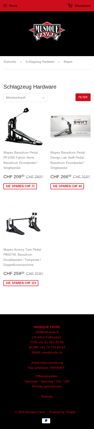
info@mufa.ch (52, 352)
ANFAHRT (57, 367)
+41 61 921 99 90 (51, 342)
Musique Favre (35, 412)
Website (47, 396)
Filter (83, 97)
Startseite (9, 61)
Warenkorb (82, 5)
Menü (13, 5)
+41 (43, 347)
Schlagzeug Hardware (40, 61)
